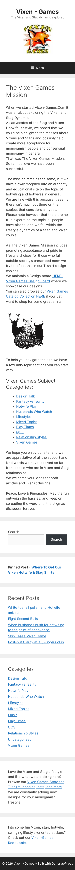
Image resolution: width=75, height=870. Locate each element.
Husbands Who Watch (34, 412)
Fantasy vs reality (30, 401)
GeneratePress (62, 863)
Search (13, 532)
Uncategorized (20, 739)
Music (12, 715)
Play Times (25, 427)
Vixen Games (27, 442)
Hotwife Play (26, 406)
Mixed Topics (26, 422)
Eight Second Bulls (23, 619)
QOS (20, 432)
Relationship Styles (31, 437)
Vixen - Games (37, 11)
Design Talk (25, 396)
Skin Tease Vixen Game (27, 636)
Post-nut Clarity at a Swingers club (36, 642)
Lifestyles (24, 417)
